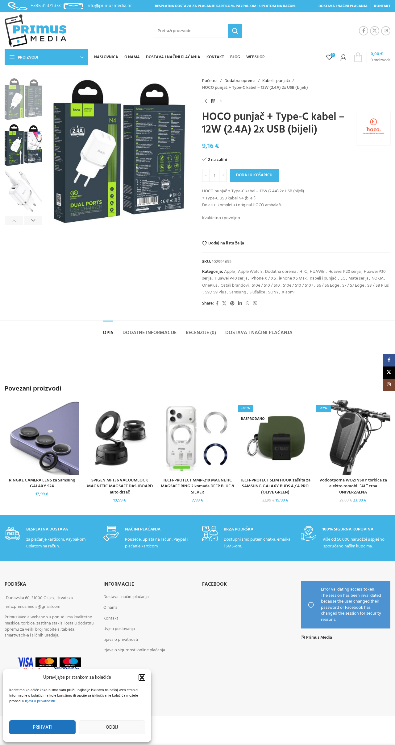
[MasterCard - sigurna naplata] (46, 662)
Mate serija (358, 278)
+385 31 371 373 (45, 6)
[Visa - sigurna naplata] (25, 662)
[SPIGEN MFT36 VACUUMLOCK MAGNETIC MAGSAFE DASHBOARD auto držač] (119, 437)
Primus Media (319, 637)
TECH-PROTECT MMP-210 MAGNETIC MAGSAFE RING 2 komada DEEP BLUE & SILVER (198, 486)
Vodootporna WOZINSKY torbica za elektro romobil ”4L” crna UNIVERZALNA (353, 486)
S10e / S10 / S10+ (298, 285)
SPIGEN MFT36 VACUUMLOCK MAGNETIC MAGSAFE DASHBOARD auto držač (120, 486)
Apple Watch (250, 271)
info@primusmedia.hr (109, 6)
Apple (229, 271)
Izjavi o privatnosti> (40, 701)
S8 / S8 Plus (378, 285)
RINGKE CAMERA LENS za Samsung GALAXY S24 (42, 483)
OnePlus (210, 285)
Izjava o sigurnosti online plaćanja (134, 650)
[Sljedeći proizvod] (220, 101)
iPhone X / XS (263, 278)
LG (342, 278)
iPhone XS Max (293, 278)
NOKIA (378, 278)
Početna (210, 81)
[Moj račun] (343, 57)
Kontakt (110, 618)
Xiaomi (288, 292)
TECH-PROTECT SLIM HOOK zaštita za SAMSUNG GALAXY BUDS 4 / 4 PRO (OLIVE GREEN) (275, 486)
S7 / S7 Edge (353, 285)
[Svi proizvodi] (213, 101)
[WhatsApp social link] (247, 303)
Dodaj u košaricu (254, 175)
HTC (303, 271)
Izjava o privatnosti (120, 639)
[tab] (108, 330)
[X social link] (374, 30)
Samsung (237, 292)
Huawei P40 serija (231, 278)
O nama (110, 607)
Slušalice (257, 292)
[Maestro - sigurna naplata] (70, 662)
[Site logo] (35, 31)
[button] (142, 677)
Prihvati (42, 727)
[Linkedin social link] (240, 303)
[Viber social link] (255, 303)
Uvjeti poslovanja (119, 628)
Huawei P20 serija (344, 271)
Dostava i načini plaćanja (126, 596)
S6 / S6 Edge (328, 285)
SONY (273, 292)
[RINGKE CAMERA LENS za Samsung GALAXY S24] (42, 437)
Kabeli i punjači (276, 81)
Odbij (112, 727)
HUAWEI (317, 271)
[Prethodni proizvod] (206, 101)
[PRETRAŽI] (235, 31)
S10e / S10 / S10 (266, 285)
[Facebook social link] (363, 30)
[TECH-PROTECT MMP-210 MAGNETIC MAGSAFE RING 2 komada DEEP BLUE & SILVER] (197, 437)
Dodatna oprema (240, 81)
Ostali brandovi (235, 285)
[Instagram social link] (385, 30)
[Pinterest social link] (232, 303)
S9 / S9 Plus (215, 292)
